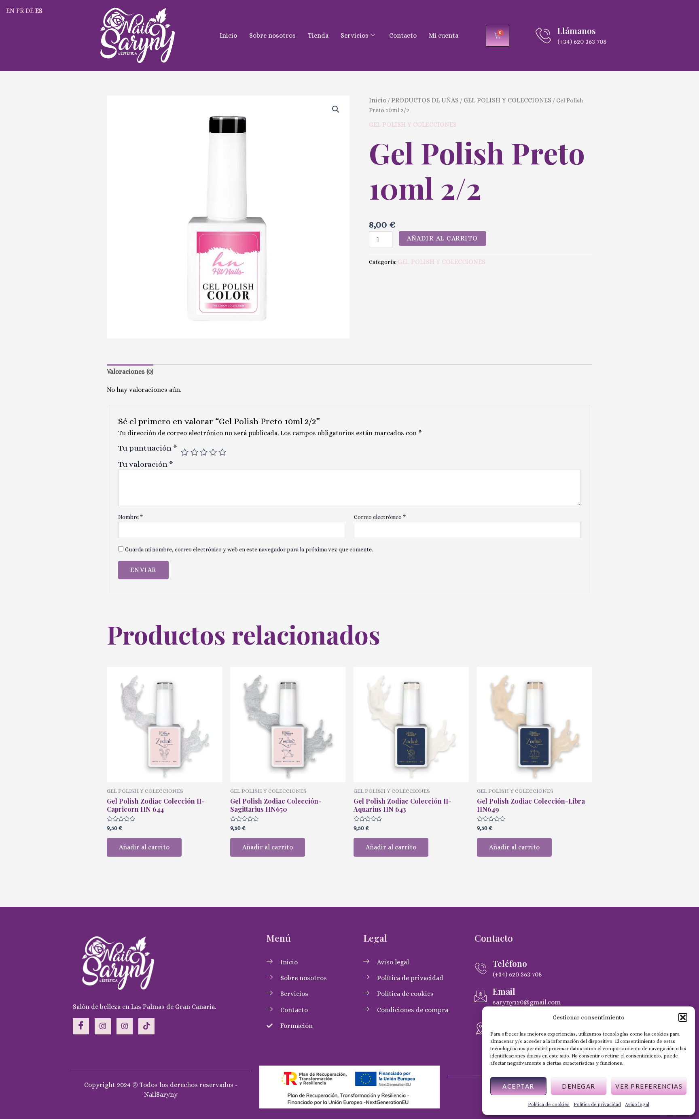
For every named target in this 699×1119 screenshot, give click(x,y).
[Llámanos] (543, 36)
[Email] (480, 996)
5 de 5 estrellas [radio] (222, 452)
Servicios (355, 35)
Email (504, 991)
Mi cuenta (443, 35)
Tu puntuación (147, 448)
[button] (683, 1017)
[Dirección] (480, 1028)
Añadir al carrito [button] (144, 847)
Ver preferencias (648, 1086)
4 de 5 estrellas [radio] (213, 452)
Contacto (403, 35)
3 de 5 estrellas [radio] (204, 452)
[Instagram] (103, 1026)
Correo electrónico (380, 517)
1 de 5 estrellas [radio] (185, 452)
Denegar (578, 1086)
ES (38, 11)
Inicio (228, 35)
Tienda (318, 35)
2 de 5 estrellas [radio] (194, 452)
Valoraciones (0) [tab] (130, 371)
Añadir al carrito (442, 238)
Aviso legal (637, 1104)
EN (10, 11)
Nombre (130, 517)
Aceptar (518, 1086)
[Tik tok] (146, 1026)
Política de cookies (549, 1104)
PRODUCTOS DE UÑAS (425, 100)
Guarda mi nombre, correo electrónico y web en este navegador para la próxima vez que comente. (249, 549)
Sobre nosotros (272, 35)
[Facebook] (81, 1026)
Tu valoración (145, 464)
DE (29, 11)
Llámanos (576, 30)
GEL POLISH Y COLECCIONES (507, 100)
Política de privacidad (597, 1104)
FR (20, 11)
